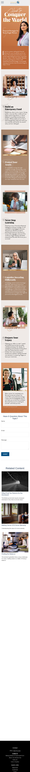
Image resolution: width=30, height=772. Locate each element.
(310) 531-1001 (16, 750)
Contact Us (15, 753)
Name (3, 421)
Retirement (15, 767)
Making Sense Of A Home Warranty (14, 525)
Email (2, 430)
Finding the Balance (8, 554)
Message (4, 440)
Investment (15, 769)
